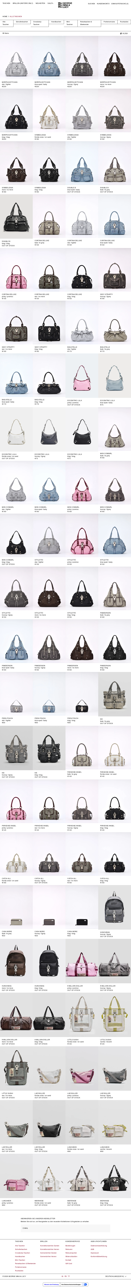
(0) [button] (119, 4)
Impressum (95, 1253)
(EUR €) (114, 1276)
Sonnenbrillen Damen (48, 1253)
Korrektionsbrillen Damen (49, 1246)
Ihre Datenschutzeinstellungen (71, 1284)
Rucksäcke (124, 22)
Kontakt (68, 1260)
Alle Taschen (6, 23)
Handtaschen (56, 22)
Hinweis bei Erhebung (51, 1284)
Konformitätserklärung (99, 1256)
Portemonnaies (109, 22)
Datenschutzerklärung (99, 1246)
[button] (91, 4)
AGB (92, 1249)
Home (5, 16)
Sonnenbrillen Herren (48, 1256)
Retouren (69, 1249)
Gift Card (69, 1263)
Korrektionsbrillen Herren (49, 1249)
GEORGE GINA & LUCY (17, 1276)
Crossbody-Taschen (37, 23)
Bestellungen (70, 1246)
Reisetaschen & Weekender (86, 23)
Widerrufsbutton (71, 1256)
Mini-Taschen (70, 23)
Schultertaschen (22, 22)
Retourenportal (71, 1253)
